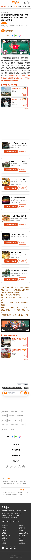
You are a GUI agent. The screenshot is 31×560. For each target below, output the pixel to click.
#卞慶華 (4, 429)
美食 (24, 6)
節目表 (3, 540)
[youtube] (7, 547)
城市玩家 (4, 6)
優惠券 (10, 6)
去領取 (24, 94)
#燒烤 (10, 420)
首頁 (2, 12)
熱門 (19, 6)
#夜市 (4, 420)
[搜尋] (25, 2)
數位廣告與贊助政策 (24, 533)
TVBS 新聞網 (18, 557)
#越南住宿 (17, 420)
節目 (15, 6)
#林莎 (23, 425)
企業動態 (4, 533)
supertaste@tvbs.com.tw (14, 513)
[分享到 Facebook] (12, 35)
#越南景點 (5, 411)
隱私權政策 (22, 528)
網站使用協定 (22, 530)
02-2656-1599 (13, 517)
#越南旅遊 (14, 411)
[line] (11, 547)
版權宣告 (4, 543)
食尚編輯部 (9, 31)
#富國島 (12, 429)
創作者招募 (4, 538)
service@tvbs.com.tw (13, 515)
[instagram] (15, 547)
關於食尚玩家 (5, 525)
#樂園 (4, 416)
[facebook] (3, 547)
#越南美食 (11, 416)
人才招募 (4, 530)
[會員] (28, 2)
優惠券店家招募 (6, 535)
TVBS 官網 (12, 557)
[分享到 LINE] (15, 35)
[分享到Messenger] (19, 35)
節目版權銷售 (22, 535)
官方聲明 (21, 540)
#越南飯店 (5, 425)
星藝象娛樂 (22, 543)
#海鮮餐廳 (20, 416)
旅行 (28, 6)
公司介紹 (4, 528)
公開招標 (21, 538)
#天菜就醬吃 (14, 425)
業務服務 (21, 525)
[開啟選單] (2, 2)
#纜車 (21, 411)
